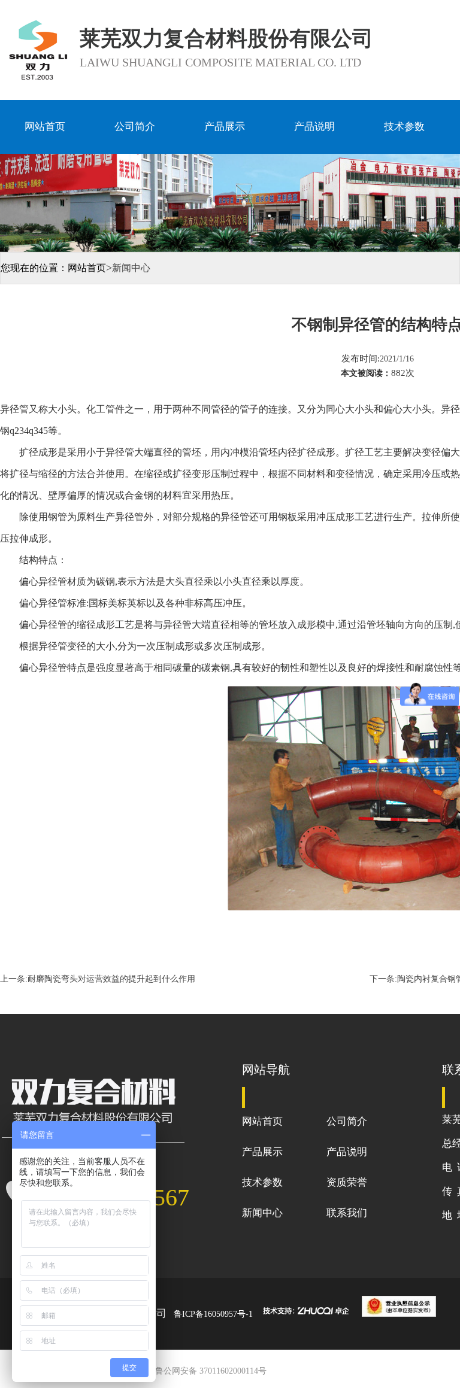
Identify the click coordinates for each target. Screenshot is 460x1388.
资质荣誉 (346, 1182)
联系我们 (346, 1213)
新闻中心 (262, 1213)
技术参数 (404, 126)
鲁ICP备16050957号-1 (213, 1314)
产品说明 (314, 126)
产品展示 (224, 126)
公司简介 (134, 126)
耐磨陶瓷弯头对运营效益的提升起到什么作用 (111, 978)
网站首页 (45, 126)
